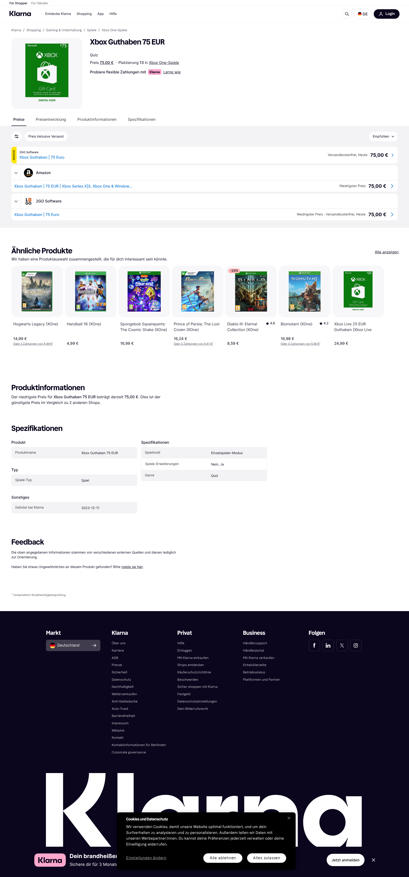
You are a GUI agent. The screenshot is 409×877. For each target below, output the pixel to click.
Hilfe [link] (180, 643)
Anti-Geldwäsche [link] (125, 701)
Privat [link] (184, 633)
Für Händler (39, 3)
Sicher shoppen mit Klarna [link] (197, 687)
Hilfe (112, 14)
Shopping (84, 14)
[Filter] (16, 136)
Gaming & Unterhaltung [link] (64, 30)
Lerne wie (172, 72)
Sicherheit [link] (119, 672)
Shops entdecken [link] (190, 665)
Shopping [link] (34, 30)
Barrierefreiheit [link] (123, 716)
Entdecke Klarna (58, 14)
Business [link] (254, 633)
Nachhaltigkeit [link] (123, 687)
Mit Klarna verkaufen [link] (259, 658)
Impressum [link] (120, 723)
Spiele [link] (91, 30)
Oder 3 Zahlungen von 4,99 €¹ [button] (33, 343)
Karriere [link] (118, 651)
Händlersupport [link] (255, 643)
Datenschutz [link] (121, 680)
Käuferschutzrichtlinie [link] (194, 672)
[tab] (18, 119)
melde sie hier (132, 567)
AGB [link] (115, 658)
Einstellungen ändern (146, 858)
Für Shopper (18, 3)
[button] (363, 14)
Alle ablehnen (223, 858)
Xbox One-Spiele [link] (114, 30)
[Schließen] (289, 818)
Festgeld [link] (183, 694)
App (100, 14)
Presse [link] (117, 665)
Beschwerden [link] (187, 680)
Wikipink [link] (118, 731)
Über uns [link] (118, 643)
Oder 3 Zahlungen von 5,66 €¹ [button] (300, 343)
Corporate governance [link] (129, 752)
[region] (206, 841)
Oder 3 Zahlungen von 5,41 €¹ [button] (193, 343)
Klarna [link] (16, 30)
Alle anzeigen (387, 252)
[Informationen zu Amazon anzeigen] (16, 173)
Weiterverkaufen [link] (124, 694)
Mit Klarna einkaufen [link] (193, 658)
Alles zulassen (266, 858)
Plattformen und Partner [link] (261, 680)
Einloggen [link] (184, 651)
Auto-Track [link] (120, 709)
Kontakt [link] (118, 738)
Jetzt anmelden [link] (346, 860)
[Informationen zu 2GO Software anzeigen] (16, 201)
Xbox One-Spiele (164, 62)
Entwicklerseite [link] (255, 665)
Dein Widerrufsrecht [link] (192, 709)
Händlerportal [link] (253, 651)
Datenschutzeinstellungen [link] (197, 701)
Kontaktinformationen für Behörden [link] (139, 745)
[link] (314, 645)
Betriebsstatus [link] (254, 672)
